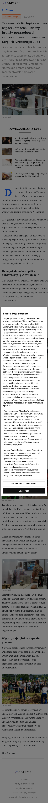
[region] (24, 401)
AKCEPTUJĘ (24, 491)
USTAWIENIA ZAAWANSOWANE (24, 484)
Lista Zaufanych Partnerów (20, 475)
